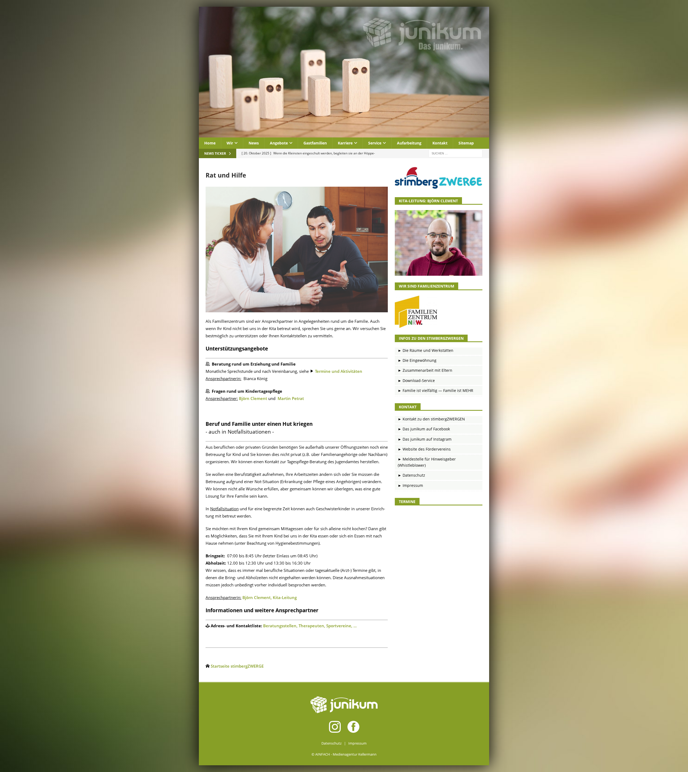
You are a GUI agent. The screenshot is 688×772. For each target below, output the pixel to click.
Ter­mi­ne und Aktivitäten (338, 371)
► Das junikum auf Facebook (424, 428)
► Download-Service (416, 380)
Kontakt (439, 143)
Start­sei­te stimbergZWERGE (237, 666)
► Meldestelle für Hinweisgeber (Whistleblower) (427, 462)
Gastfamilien (315, 143)
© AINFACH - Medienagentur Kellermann (344, 754)
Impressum (357, 743)
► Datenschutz (411, 475)
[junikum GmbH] (344, 134)
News (254, 143)
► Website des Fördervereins (424, 449)
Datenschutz (331, 743)
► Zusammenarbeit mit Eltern (425, 370)
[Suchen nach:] (455, 153)
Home (210, 143)
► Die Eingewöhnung (417, 360)
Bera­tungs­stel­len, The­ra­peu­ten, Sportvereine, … (310, 625)
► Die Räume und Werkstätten (425, 350)
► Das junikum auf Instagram (425, 439)
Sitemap (466, 143)
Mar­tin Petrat (291, 398)
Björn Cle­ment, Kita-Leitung (269, 597)
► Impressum (410, 485)
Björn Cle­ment (253, 398)
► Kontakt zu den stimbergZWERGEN (431, 419)
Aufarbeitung (409, 143)
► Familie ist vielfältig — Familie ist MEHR (435, 390)
